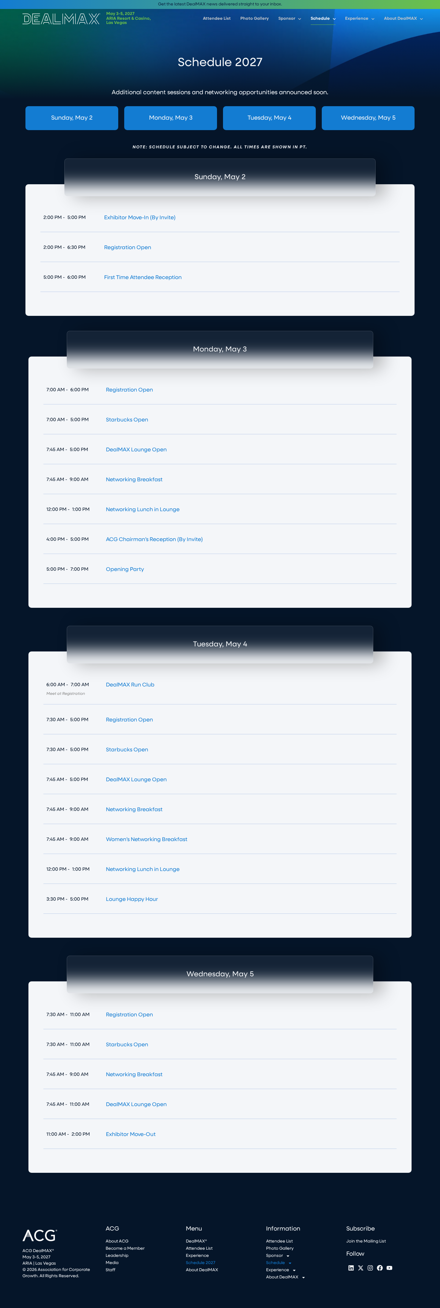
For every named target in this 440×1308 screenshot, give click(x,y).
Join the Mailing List (366, 1241)
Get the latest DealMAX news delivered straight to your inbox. (220, 4)
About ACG (117, 1241)
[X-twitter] (360, 1268)
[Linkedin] (351, 1268)
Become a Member (125, 1248)
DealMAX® (196, 1241)
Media (112, 1263)
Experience (356, 18)
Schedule (320, 18)
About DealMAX (400, 18)
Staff (110, 1270)
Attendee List (217, 18)
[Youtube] (389, 1268)
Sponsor (286, 18)
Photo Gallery (254, 18)
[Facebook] (380, 1268)
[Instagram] (370, 1268)
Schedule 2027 (200, 1263)
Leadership (117, 1256)
